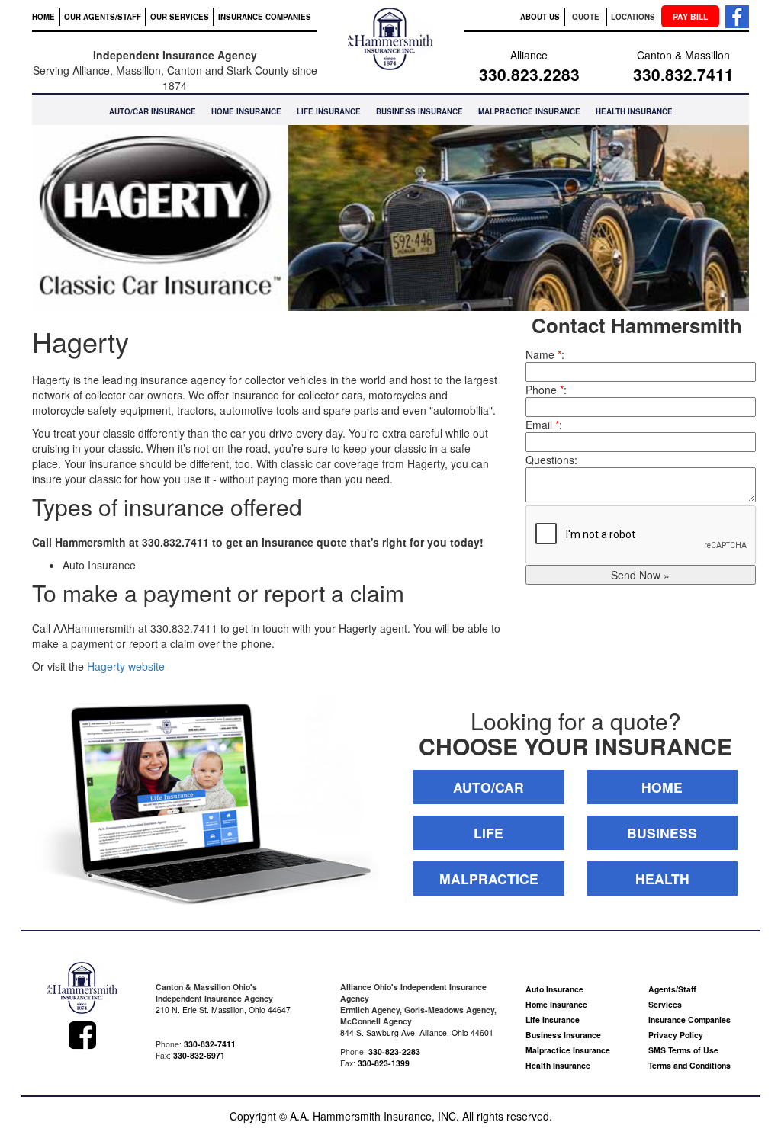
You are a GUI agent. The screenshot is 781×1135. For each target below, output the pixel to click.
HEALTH (662, 878)
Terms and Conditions (689, 1065)
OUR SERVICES (179, 16)
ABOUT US (540, 16)
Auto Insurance (554, 989)
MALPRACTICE (488, 878)
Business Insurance (563, 1034)
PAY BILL (690, 16)
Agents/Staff (672, 989)
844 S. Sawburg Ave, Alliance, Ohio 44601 (416, 1032)
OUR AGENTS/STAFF (102, 16)
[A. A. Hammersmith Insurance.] (82, 989)
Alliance (529, 55)
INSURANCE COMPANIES (264, 16)
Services (665, 1004)
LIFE (488, 832)
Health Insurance (557, 1065)
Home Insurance (556, 1004)
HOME (43, 16)
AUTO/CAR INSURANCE (152, 111)
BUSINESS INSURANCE (419, 111)
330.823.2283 (529, 74)
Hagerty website (126, 666)
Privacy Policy (675, 1034)
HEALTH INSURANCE (634, 111)
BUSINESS (662, 832)
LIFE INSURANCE (329, 111)
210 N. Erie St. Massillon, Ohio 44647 (223, 1009)
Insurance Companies (689, 1019)
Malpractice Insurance (567, 1050)
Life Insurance (552, 1019)
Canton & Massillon (683, 55)
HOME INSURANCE (246, 111)
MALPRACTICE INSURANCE (529, 111)
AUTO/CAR (488, 787)
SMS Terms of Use (683, 1050)
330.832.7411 (683, 74)
